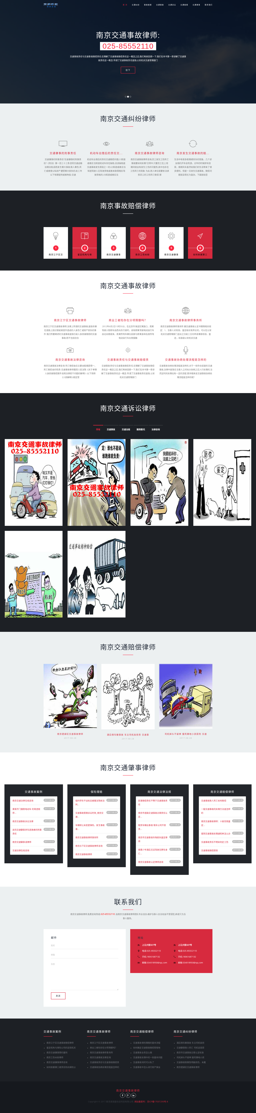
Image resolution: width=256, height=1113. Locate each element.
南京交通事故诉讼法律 (22, 821)
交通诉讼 (172, 5)
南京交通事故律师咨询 (149, 153)
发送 (58, 996)
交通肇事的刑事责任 (63, 153)
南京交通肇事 (114, 255)
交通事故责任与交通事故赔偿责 (128, 359)
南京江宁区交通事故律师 (70, 320)
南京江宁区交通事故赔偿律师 (60, 1042)
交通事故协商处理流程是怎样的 (186, 359)
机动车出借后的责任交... (106, 153)
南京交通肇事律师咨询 (57, 1062)
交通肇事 (196, 5)
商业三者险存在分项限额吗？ (128, 320)
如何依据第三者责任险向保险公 (61, 1067)
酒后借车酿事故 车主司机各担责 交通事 (128, 734)
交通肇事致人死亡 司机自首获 (190, 1047)
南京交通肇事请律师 (21, 842)
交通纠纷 (136, 5)
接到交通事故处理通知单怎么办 (215, 833)
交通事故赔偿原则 (209, 850)
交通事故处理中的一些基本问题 (147, 1057)
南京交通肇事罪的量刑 (57, 1052)
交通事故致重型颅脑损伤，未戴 (191, 1062)
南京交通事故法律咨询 (70, 359)
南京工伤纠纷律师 (55, 1057)
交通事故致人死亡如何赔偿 (213, 800)
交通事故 (160, 5)
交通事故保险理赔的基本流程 (146, 1042)
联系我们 (208, 5)
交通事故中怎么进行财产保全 (146, 1067)
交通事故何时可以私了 (143, 1062)
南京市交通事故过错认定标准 (190, 1052)
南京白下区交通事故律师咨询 (89, 845)
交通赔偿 (184, 5)
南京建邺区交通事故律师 (70, 683)
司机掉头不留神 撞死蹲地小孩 (190, 1057)
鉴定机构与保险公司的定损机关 (61, 1047)
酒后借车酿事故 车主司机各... (128, 683)
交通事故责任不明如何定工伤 (214, 842)
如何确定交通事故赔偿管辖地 (146, 1047)
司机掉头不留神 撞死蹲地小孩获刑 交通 (186, 733)
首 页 (125, 5)
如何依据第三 (200, 255)
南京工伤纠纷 (142, 255)
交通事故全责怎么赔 (142, 1052)
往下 (128, 70)
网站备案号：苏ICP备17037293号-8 (151, 1101)
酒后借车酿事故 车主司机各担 (190, 1042)
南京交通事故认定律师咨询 (150, 862)
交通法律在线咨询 (20, 850)
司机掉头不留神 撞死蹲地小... (186, 683)
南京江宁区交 (56, 255)
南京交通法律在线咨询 (22, 800)
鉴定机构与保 (85, 255)
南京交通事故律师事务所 (185, 320)
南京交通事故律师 (83, 854)
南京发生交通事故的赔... (193, 153)
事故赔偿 (148, 5)
